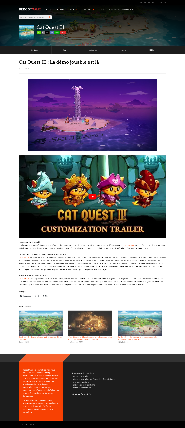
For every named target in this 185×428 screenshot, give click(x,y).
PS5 (51, 32)
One (39, 32)
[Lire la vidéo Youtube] (92, 196)
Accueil (49, 9)
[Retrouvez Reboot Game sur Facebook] (153, 2)
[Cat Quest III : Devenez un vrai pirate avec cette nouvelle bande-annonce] (141, 323)
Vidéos (151, 50)
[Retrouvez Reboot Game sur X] (157, 2)
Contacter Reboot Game (82, 387)
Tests (102, 9)
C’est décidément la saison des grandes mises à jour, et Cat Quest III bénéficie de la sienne (91, 338)
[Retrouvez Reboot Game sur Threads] (141, 2)
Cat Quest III (35, 50)
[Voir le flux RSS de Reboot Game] (165, 2)
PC (43, 32)
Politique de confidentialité (83, 385)
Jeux (72, 9)
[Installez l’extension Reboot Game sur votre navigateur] (161, 2)
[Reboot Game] (30, 10)
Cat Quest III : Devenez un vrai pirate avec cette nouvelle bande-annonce (138, 338)
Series (57, 32)
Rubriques (86, 9)
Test (64, 50)
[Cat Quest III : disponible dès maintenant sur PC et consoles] (42, 323)
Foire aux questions (80, 382)
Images (123, 50)
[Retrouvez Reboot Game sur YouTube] (149, 2)
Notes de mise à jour (81, 376)
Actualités (61, 9)
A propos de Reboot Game (83, 373)
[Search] (50, 17)
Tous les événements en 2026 (121, 9)
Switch (63, 32)
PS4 (47, 32)
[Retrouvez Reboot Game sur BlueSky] (145, 2)
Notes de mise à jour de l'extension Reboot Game (93, 379)
